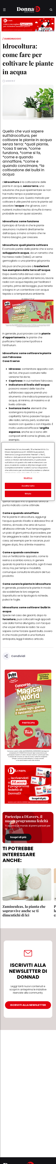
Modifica (28, 478)
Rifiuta (28, 494)
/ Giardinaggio (11, 38)
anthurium (9, 345)
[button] (4, 9)
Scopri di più (18, 837)
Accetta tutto (28, 486)
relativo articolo (33, 639)
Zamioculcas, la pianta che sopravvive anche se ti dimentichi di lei (24, 910)
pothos (35, 341)
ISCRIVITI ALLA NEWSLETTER (28, 1005)
